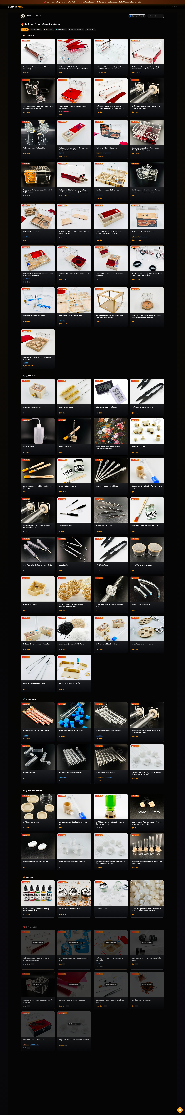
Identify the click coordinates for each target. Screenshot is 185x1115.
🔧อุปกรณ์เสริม (36, 29)
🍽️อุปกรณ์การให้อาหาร (76, 29)
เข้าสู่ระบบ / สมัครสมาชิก (137, 16)
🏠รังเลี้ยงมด (48, 29)
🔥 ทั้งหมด (24, 30)
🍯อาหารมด (90, 29)
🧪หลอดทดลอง (61, 29)
